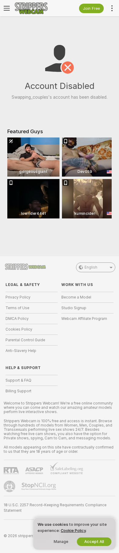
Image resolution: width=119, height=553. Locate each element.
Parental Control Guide (25, 340)
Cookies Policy (18, 329)
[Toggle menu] (6, 8)
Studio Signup (73, 308)
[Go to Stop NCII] (39, 486)
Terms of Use (17, 308)
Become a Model (76, 297)
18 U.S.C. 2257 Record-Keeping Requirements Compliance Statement (55, 508)
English (91, 267)
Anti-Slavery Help (20, 351)
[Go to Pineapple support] (10, 486)
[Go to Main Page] (36, 8)
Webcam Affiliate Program (84, 319)
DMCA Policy (17, 319)
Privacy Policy (18, 297)
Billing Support (18, 391)
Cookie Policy (73, 530)
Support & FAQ (18, 380)
